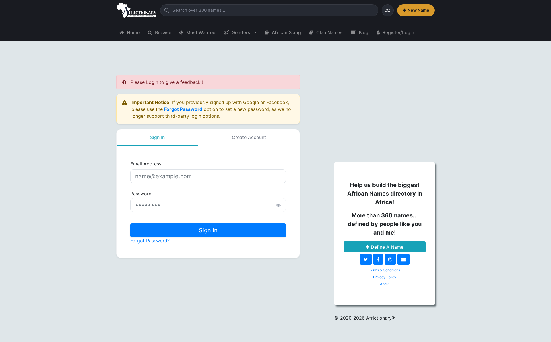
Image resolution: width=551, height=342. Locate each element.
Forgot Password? (150, 241)
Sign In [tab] (157, 137)
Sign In (208, 230)
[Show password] (278, 205)
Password (141, 193)
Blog (363, 32)
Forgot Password (183, 109)
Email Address (145, 164)
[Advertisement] (384, 115)
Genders (241, 32)
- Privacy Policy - (384, 277)
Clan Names (329, 32)
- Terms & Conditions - (384, 270)
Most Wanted (201, 32)
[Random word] (388, 10)
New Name (418, 10)
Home (133, 32)
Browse (163, 32)
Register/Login (398, 32)
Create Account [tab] (249, 137)
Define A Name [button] (386, 247)
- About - (384, 284)
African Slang (286, 32)
